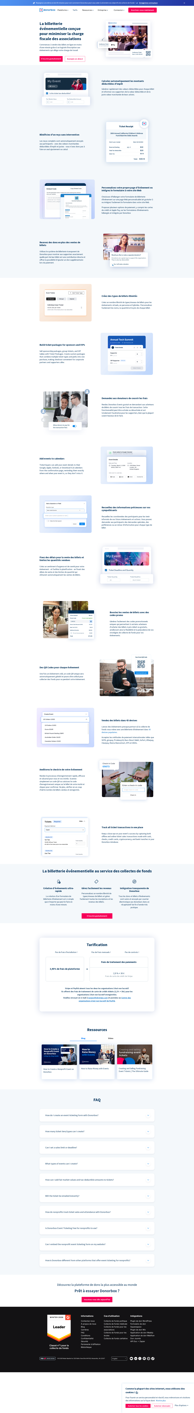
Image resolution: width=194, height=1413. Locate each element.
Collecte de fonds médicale (115, 1324)
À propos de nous (88, 1324)
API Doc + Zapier (137, 1341)
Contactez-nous (88, 1321)
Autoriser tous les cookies (138, 1406)
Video (110, 1038)
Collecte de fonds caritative (116, 1338)
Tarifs (75, 10)
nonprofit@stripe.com (98, 997)
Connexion (118, 10)
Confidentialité (87, 1338)
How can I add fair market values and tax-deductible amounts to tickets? (79, 1179)
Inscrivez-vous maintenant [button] (142, 10)
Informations (87, 1316)
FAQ (82, 1332)
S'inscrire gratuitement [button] (51, 58)
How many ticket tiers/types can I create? (64, 1131)
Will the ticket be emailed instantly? (62, 1195)
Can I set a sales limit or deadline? (61, 1147)
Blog (83, 1038)
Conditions (85, 1335)
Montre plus (161, 1400)
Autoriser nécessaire (162, 1406)
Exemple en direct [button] (75, 59)
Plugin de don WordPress (141, 1321)
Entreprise (102, 10)
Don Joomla (135, 1338)
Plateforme (62, 10)
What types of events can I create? (61, 1163)
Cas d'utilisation (112, 1316)
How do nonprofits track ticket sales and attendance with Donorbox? (78, 1212)
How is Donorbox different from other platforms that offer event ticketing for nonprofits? (87, 1260)
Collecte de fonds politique (115, 1321)
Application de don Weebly (141, 1332)
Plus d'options (181, 1405)
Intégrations (136, 1316)
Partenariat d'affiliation (90, 1344)
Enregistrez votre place (148, 3)
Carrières (85, 1330)
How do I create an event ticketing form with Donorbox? (71, 1115)
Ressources (87, 10)
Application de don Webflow (142, 1335)
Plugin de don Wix (138, 1330)
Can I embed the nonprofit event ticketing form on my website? (75, 1244)
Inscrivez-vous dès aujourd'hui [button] (97, 1299)
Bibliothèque (86, 1347)
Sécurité (84, 1341)
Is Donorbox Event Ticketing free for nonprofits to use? (71, 1228)
